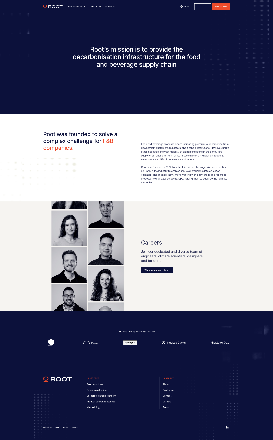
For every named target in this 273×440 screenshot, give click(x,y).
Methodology (94, 407)
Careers (167, 401)
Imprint (65, 427)
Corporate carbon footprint (101, 395)
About (166, 384)
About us (110, 6)
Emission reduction (96, 390)
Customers (95, 6)
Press (166, 407)
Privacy (75, 427)
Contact (167, 395)
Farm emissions (95, 384)
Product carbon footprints (101, 401)
